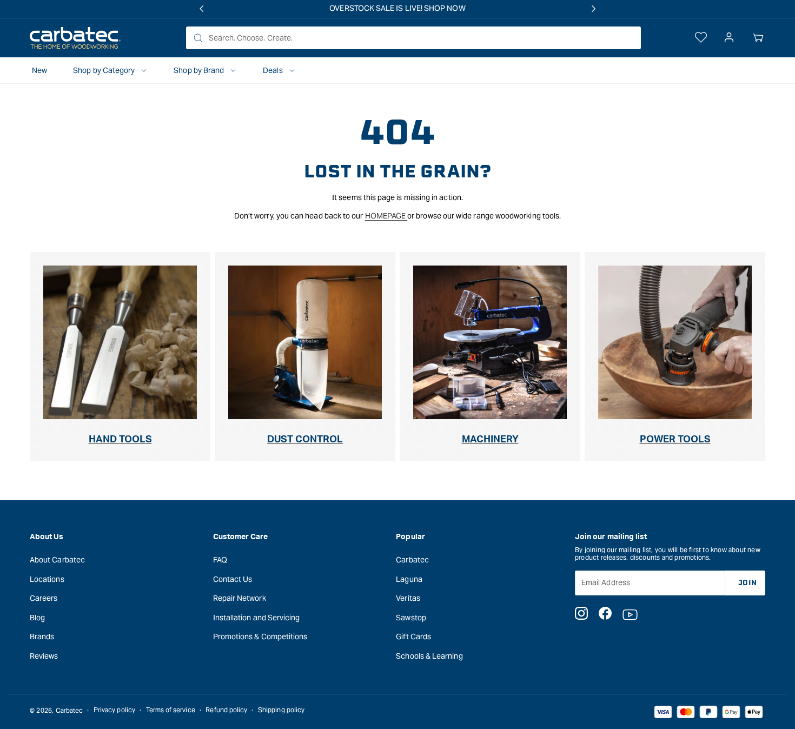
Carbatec (412, 559)
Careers (44, 598)
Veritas (408, 598)
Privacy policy (114, 710)
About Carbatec (57, 559)
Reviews (44, 655)
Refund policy (226, 710)
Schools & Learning (429, 655)
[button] (758, 38)
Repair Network (239, 598)
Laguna (409, 579)
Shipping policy (281, 710)
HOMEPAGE (386, 216)
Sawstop (411, 617)
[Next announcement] (594, 9)
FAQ (220, 559)
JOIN (747, 582)
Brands (42, 636)
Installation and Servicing (256, 617)
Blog (37, 617)
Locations (47, 579)
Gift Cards (413, 636)
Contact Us (233, 579)
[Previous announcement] (201, 9)
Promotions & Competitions (260, 636)
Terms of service (170, 710)
